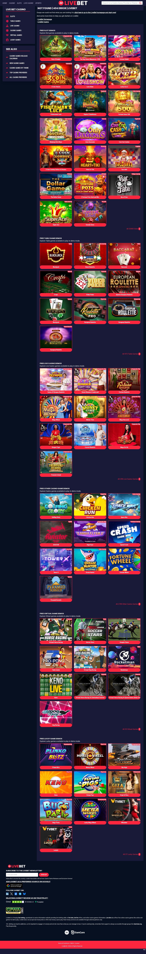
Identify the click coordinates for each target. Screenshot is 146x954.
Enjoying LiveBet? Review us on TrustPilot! (27, 898)
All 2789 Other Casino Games (128, 604)
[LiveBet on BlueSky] (24, 894)
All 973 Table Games (131, 354)
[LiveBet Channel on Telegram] (20, 894)
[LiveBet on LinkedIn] (7, 894)
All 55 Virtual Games (131, 729)
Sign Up (44, 875)
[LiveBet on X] (11, 894)
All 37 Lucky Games (131, 854)
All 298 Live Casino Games (129, 479)
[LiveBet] (73, 3)
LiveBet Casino (43, 22)
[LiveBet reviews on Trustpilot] (26, 902)
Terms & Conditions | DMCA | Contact (73, 943)
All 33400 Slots (133, 229)
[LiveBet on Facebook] (16, 894)
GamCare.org (138, 924)
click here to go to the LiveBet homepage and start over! (95, 13)
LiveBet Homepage (45, 19)
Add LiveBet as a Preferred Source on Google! (28, 881)
